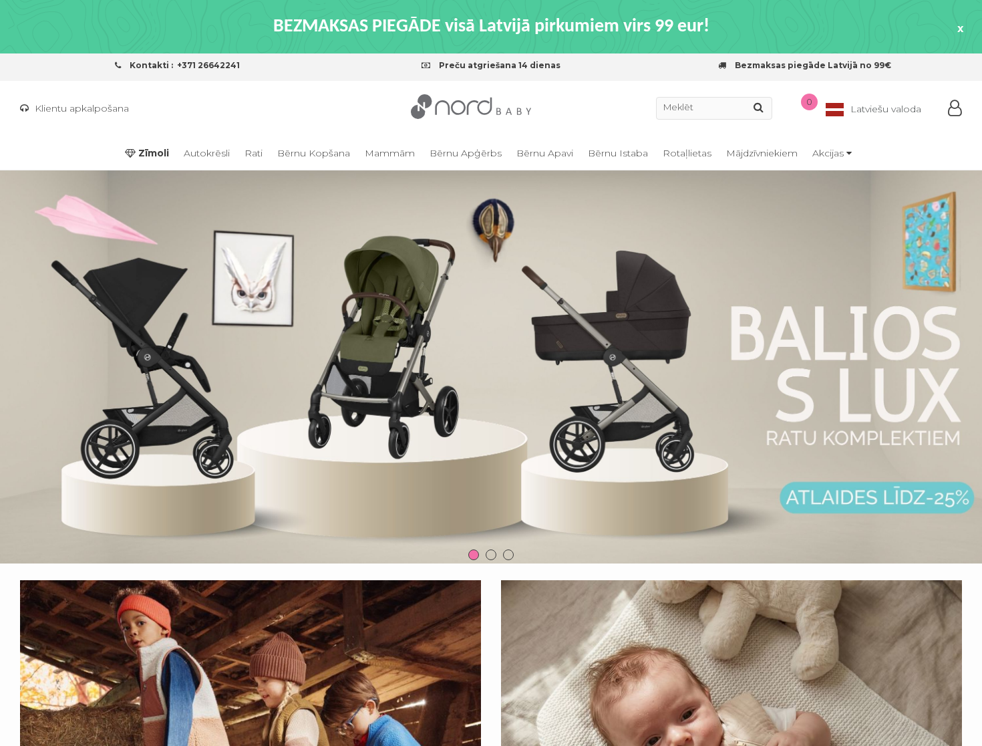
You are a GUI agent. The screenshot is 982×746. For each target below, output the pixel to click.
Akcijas (829, 153)
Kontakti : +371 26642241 (184, 65)
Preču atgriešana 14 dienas (498, 65)
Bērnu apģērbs (466, 153)
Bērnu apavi (544, 153)
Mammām (390, 153)
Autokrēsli (207, 153)
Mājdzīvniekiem (762, 153)
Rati (253, 153)
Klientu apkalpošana (80, 108)
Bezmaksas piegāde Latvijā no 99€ (812, 65)
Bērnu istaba (618, 153)
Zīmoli (152, 153)
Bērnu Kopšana (313, 153)
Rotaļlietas (687, 153)
